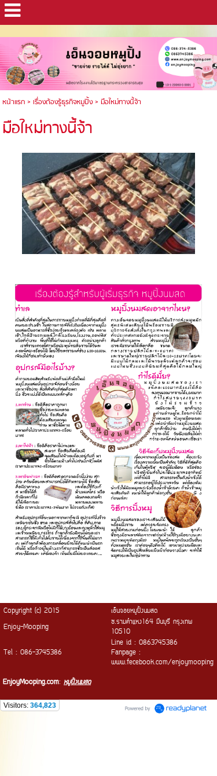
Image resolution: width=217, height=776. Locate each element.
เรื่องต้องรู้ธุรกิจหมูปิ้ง (63, 102)
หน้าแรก (13, 102)
